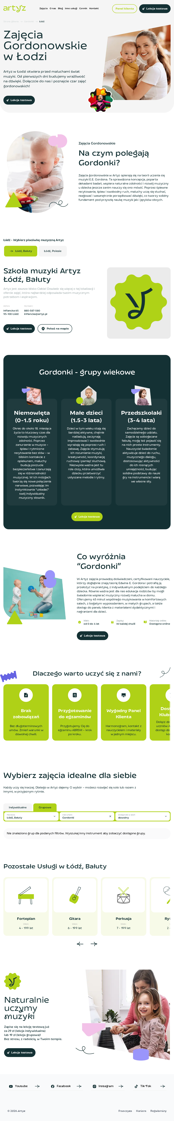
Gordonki (29, 21)
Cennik (83, 8)
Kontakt (94, 8)
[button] (31, 816)
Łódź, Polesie (52, 251)
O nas (53, 8)
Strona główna (11, 21)
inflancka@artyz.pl (35, 314)
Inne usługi (71, 8)
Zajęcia (43, 8)
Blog (60, 8)
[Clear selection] (110, 816)
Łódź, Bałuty (23, 251)
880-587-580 (32, 311)
